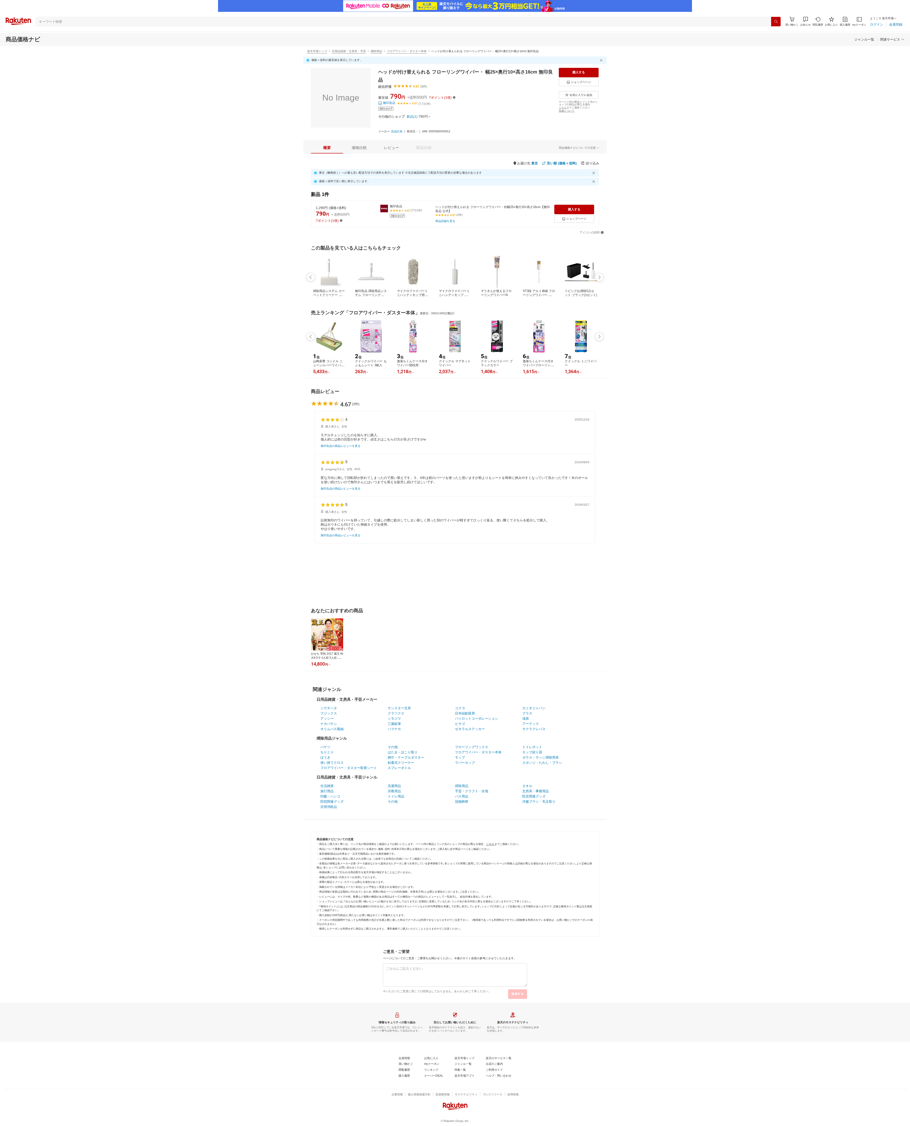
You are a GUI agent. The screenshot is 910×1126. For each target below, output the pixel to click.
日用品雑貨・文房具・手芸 (349, 51)
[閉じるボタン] (602, 60)
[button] (805, 21)
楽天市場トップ (317, 51)
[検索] (776, 21)
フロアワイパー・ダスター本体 (407, 51)
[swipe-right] (599, 277)
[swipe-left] (310, 277)
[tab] (327, 147)
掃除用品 (376, 51)
